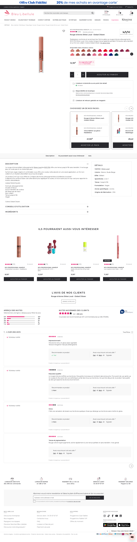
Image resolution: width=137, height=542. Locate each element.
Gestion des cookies (50, 534)
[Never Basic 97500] (116, 50)
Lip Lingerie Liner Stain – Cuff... (113, 269)
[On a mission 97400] (111, 50)
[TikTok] (108, 517)
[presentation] (131, 109)
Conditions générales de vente (22, 534)
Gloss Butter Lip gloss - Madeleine (16, 269)
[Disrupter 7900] (111, 54)
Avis (89, 156)
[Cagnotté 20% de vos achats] (68, 2)
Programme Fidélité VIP (78, 518)
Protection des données (37, 534)
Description (50, 156)
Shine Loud (38, 167)
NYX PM (47, 167)
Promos (106, 20)
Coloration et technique (26, 20)
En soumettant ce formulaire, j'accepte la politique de (58, 501)
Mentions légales (8, 534)
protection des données (73, 501)
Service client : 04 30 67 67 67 (47, 516)
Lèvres (34, 25)
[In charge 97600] (122, 50)
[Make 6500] (89, 54)
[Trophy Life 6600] (94, 54)
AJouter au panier (107, 75)
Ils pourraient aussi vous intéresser (71, 156)
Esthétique (73, 20)
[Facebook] (112, 517)
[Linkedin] (120, 517)
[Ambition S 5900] (78, 54)
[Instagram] (104, 517)
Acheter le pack (90, 145)
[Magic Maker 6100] (89, 50)
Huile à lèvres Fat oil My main (80, 269)
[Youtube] (116, 517)
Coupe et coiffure (44, 20)
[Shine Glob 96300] (72, 50)
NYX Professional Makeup (79, 29)
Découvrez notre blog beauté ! (14, 527)
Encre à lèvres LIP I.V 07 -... (46, 269)
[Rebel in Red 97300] (105, 50)
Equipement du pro (85, 20)
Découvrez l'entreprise (12, 516)
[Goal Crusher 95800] (78, 50)
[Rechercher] (92, 13)
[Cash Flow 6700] (100, 54)
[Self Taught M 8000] (116, 54)
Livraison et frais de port (45, 524)
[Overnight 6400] (83, 54)
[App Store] (124, 526)
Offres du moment (76, 521)
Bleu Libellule (14, 25)
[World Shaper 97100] (100, 50)
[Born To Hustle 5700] (72, 54)
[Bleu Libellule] (18, 13)
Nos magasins (9, 518)
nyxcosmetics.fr (65, 363)
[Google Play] (110, 526)
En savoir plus (105, 43)
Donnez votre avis (88, 32)
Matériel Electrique (59, 20)
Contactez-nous (42, 518)
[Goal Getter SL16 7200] (127, 50)
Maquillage (29, 25)
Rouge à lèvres (41, 25)
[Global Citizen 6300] (94, 50)
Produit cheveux (9, 20)
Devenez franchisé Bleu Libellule (15, 524)
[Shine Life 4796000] (83, 50)
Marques (98, 20)
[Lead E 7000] (105, 54)
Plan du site (74, 534)
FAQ (38, 521)
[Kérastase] (127, 20)
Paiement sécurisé (43, 527)
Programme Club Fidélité (79, 516)
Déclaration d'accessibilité (63, 534)
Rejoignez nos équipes (12, 521)
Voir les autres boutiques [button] (83, 95)
